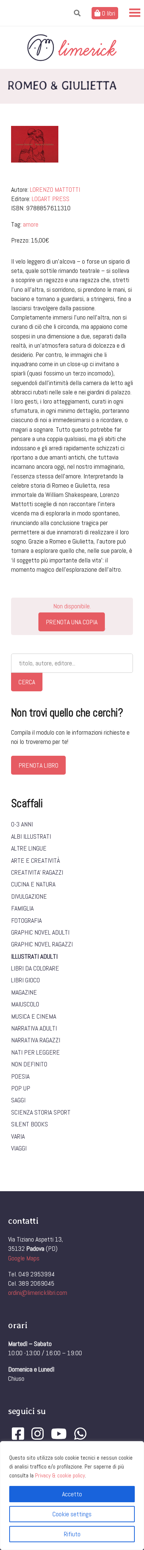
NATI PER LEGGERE (35, 1052)
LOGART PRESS (50, 198)
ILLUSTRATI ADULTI (34, 956)
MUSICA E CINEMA (33, 1016)
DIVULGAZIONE (29, 896)
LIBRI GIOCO (25, 980)
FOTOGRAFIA (26, 920)
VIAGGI (19, 1148)
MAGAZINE (24, 992)
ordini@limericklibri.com (37, 1292)
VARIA (18, 1136)
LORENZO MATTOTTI (55, 189)
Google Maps (24, 1258)
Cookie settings (72, 1514)
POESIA (20, 1076)
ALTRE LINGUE (29, 848)
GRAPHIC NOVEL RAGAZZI (42, 944)
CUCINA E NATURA (33, 884)
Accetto (72, 1494)
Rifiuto (72, 1534)
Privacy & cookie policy (60, 1475)
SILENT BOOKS (29, 1124)
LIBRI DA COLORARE (35, 968)
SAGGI (18, 1100)
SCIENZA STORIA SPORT (41, 1112)
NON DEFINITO (29, 1064)
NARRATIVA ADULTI (34, 1028)
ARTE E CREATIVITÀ (35, 860)
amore (30, 224)
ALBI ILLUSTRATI (31, 836)
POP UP (20, 1088)
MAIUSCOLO (25, 1004)
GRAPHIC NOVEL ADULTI (40, 932)
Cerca (26, 682)
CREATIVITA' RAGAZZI (37, 872)
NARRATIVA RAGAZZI (35, 1040)
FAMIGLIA (22, 908)
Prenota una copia (71, 622)
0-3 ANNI (22, 824)
